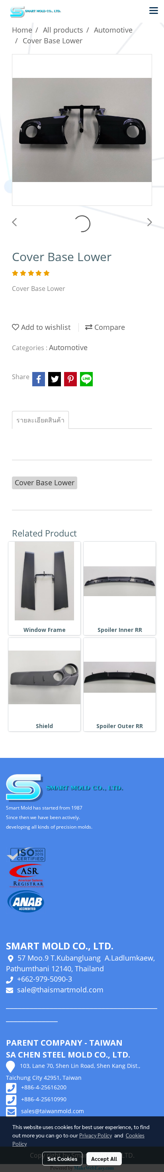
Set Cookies (62, 1158)
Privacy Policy (95, 1135)
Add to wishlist (44, 327)
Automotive (68, 347)
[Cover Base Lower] (82, 130)
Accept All (104, 1158)
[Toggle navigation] (153, 11)
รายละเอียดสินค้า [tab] (40, 420)
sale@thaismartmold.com (60, 989)
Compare (108, 327)
